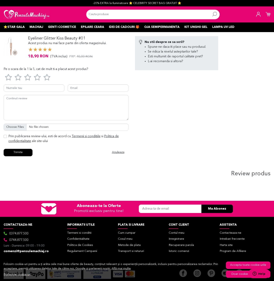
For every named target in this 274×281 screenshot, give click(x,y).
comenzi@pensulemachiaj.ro (26, 251)
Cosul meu (125, 238)
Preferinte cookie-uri (17, 274)
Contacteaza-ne (230, 232)
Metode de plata (129, 245)
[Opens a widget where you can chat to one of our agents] (259, 274)
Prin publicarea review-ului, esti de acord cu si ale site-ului (63, 139)
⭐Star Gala (14, 27)
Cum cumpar (126, 232)
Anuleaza (118, 152)
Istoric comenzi (179, 251)
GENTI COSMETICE (62, 27)
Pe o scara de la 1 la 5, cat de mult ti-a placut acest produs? (46, 69)
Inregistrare (176, 238)
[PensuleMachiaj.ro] (27, 14)
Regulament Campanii (82, 251)
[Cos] (268, 14)
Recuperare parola (181, 245)
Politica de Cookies (80, 245)
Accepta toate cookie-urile (248, 265)
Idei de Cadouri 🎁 (124, 27)
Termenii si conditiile (86, 136)
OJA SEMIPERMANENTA (162, 27)
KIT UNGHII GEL (195, 27)
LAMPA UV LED (223, 27)
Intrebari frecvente (232, 238)
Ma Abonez (217, 208)
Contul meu (176, 232)
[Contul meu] (258, 14)
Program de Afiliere (233, 251)
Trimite (18, 152)
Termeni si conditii (79, 232)
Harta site (226, 245)
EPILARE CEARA (92, 27)
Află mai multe (121, 268)
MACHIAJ (36, 27)
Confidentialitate (78, 238)
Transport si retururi (131, 251)
